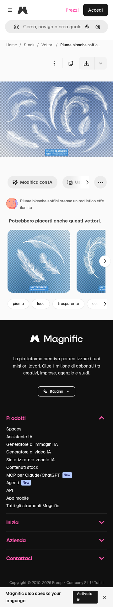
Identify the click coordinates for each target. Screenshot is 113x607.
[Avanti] (87, 182)
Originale (41, 84)
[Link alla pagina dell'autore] (12, 204)
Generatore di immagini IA (32, 444)
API (9, 490)
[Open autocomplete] (14, 27)
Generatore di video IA (28, 452)
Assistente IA (19, 437)
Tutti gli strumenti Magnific (32, 506)
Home (11, 45)
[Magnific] (56, 340)
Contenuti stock (22, 467)
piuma (18, 303)
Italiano (56, 391)
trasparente (68, 303)
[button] (56, 391)
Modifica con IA (36, 182)
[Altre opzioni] (54, 63)
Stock (29, 45)
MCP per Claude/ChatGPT (38, 475)
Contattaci (19, 558)
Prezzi (72, 10)
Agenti (18, 483)
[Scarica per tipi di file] (100, 63)
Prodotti (16, 418)
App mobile (17, 498)
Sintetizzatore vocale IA (30, 460)
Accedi (95, 10)
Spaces (13, 429)
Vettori (47, 45)
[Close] (104, 597)
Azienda (16, 540)
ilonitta (26, 207)
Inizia (12, 522)
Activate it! (84, 596)
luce (41, 303)
